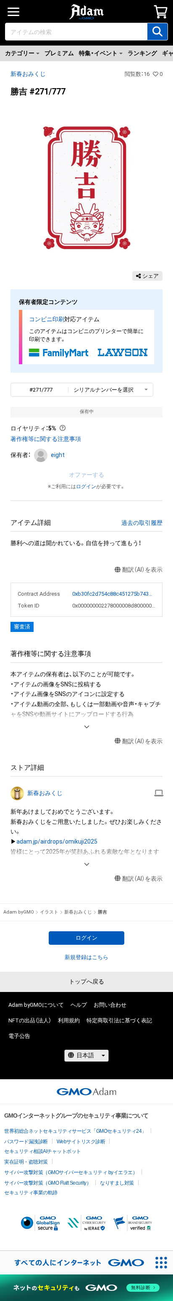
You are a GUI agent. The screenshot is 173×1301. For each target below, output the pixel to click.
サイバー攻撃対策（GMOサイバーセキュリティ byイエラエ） (70, 1172)
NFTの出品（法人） (29, 1020)
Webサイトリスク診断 (81, 1142)
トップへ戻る (86, 981)
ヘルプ (79, 1005)
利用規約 (69, 1020)
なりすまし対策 (117, 1183)
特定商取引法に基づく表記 (119, 1020)
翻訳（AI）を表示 (142, 569)
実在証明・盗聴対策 (26, 1162)
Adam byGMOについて (36, 1005)
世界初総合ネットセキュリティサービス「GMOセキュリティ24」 (75, 1131)
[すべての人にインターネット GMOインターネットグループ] (74, 1262)
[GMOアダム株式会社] (86, 1091)
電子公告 (19, 1036)
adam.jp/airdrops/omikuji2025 (56, 841)
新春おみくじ (28, 73)
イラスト (49, 912)
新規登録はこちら (86, 957)
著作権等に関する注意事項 (45, 438)
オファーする (86, 474)
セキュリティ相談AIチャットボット (42, 1151)
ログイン (86, 486)
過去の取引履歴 (142, 522)
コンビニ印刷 (46, 319)
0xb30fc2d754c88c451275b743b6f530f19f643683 (114, 594)
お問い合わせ (110, 1005)
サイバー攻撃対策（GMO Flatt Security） (47, 1183)
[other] (159, 793)
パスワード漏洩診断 (26, 1142)
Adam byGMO (18, 912)
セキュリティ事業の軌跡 (31, 1193)
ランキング (142, 53)
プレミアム (59, 53)
